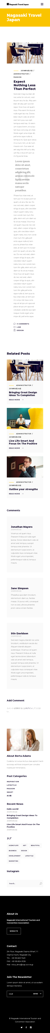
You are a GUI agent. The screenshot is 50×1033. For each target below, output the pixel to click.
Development (15, 856)
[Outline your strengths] (25, 466)
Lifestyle (12, 785)
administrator (21, 74)
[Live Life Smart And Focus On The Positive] (25, 418)
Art (24, 845)
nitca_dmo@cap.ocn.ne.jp (22, 965)
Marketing (13, 861)
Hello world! (12, 809)
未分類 (9, 796)
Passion (17, 77)
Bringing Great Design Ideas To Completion (23, 394)
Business (13, 850)
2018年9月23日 (15, 437)
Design (20, 330)
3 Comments (22, 324)
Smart (10, 792)
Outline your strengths (23, 489)
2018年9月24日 (15, 389)
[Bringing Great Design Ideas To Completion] (25, 370)
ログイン (28, 708)
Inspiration (13, 782)
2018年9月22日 (15, 485)
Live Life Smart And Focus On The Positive (23, 442)
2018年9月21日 (27, 71)
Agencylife (13, 845)
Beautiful (35, 845)
